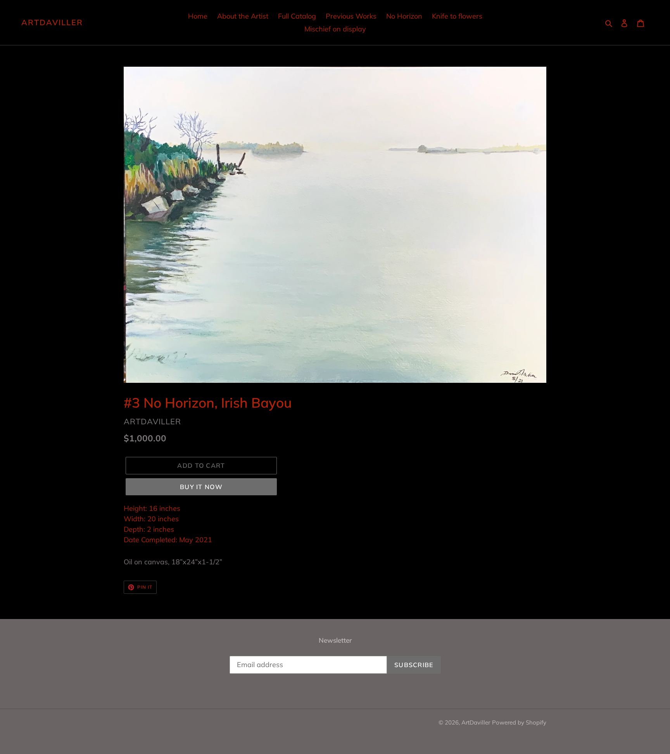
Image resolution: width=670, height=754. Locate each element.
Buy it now (201, 487)
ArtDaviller (52, 22)
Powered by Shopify (519, 722)
